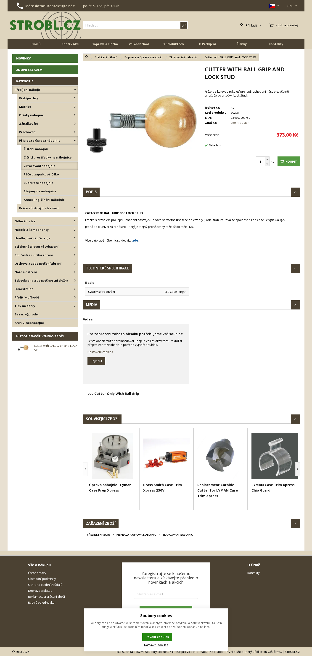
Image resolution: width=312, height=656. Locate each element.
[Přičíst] (267, 159)
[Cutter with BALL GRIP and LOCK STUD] (141, 124)
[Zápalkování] (74, 123)
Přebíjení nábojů (98, 535)
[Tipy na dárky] (74, 305)
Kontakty (276, 44)
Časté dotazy (37, 573)
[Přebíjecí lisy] (74, 98)
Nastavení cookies (100, 352)
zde (135, 240)
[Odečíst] (267, 164)
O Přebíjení (207, 44)
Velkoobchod (139, 44)
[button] (85, 469)
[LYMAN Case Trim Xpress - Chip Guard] (274, 456)
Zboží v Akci (70, 44)
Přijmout (96, 361)
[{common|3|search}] (183, 25)
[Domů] (86, 57)
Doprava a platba (40, 591)
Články (242, 44)
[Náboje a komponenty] (74, 229)
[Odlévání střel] (74, 221)
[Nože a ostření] (74, 272)
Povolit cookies (157, 637)
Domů (36, 44)
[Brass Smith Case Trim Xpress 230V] (166, 456)
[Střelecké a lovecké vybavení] (74, 246)
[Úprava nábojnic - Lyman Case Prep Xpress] (112, 456)
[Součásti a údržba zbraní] (74, 255)
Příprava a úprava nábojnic (136, 535)
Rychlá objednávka (41, 602)
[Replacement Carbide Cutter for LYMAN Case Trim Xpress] (220, 456)
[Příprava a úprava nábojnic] (74, 140)
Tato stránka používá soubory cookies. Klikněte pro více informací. (161, 652)
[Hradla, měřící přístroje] (74, 238)
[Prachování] (74, 132)
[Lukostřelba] (74, 289)
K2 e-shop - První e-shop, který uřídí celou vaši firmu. (246, 652)
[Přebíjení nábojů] (74, 89)
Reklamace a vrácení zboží (46, 596)
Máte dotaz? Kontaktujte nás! (50, 5)
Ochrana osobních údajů (45, 585)
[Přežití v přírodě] (74, 297)
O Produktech (173, 44)
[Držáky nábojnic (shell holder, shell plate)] (74, 115)
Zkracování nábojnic (177, 535)
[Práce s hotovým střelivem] (74, 208)
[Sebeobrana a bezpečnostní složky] (74, 280)
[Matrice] (74, 106)
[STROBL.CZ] (45, 25)
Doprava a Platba (105, 44)
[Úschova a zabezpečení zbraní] (74, 263)
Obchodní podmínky (42, 579)
